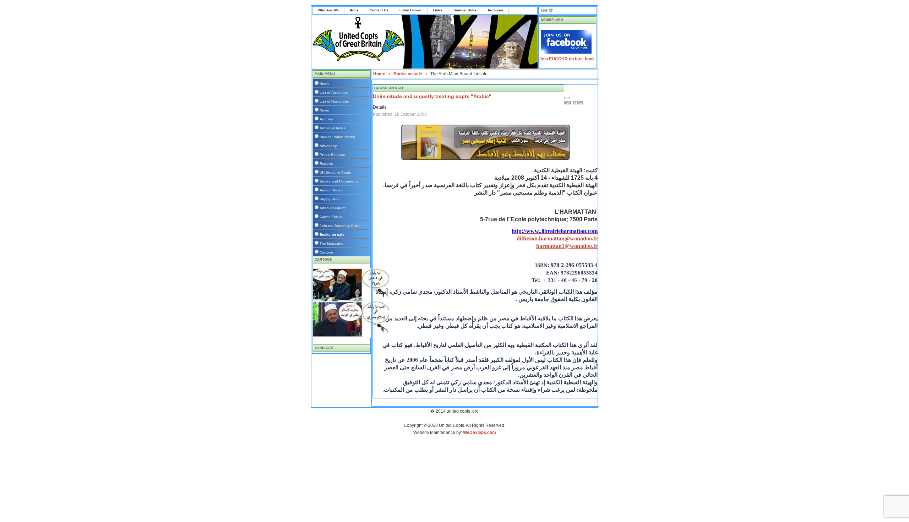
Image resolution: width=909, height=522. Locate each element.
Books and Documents (339, 181)
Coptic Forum (331, 217)
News (324, 110)
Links (437, 10)
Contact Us (379, 10)
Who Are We (328, 10)
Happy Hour (330, 199)
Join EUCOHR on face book (567, 58)
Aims (354, 10)
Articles (326, 119)
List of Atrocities (334, 92)
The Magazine (331, 243)
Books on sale (332, 234)
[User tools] (567, 98)
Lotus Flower (410, 10)
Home (325, 84)
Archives (495, 10)
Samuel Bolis (465, 10)
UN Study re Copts (335, 172)
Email (579, 102)
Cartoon (326, 252)
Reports (326, 163)
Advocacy (328, 146)
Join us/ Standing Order (340, 226)
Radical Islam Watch (337, 137)
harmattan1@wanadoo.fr (567, 246)
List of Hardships (334, 101)
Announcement (332, 208)
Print (568, 102)
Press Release (332, 155)
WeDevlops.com (479, 432)
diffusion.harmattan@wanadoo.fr (557, 238)
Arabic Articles (332, 128)
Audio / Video (331, 190)
